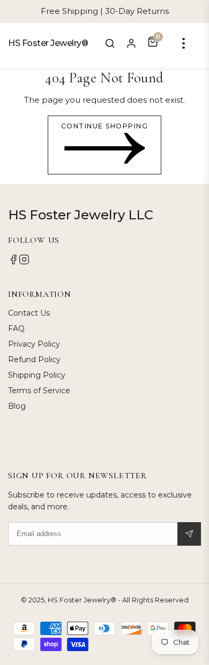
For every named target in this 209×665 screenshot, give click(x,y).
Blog (17, 406)
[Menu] (183, 43)
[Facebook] (13, 262)
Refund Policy (34, 359)
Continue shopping (104, 126)
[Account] (131, 43)
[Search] (110, 43)
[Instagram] (24, 262)
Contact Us (29, 313)
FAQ (16, 328)
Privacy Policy (34, 344)
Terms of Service (39, 390)
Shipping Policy (36, 375)
